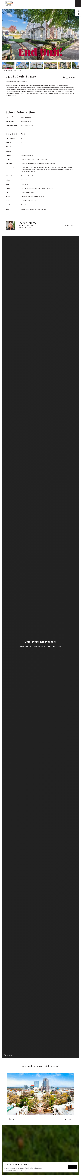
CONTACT (78, 11)
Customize (62, 1167)
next (76, 34)
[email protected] (28, 225)
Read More (68, 1119)
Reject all (52, 1167)
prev (4, 34)
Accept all (72, 1167)
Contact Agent (69, 225)
